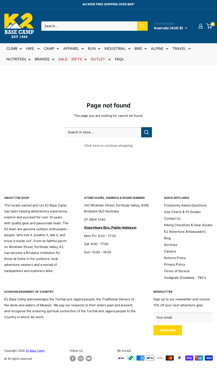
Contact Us (172, 218)
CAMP (49, 48)
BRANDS (42, 59)
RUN (92, 48)
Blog (167, 238)
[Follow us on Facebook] (73, 358)
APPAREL (71, 48)
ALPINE (157, 48)
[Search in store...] (146, 132)
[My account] (201, 26)
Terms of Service (177, 271)
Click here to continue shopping (108, 146)
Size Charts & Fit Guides (182, 212)
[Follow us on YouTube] (89, 358)
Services (170, 245)
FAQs (119, 59)
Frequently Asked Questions (185, 205)
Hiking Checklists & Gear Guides (188, 225)
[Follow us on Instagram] (81, 358)
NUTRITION (16, 59)
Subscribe (168, 330)
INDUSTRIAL (115, 48)
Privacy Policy (174, 264)
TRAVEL (179, 48)
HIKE (30, 48)
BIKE (138, 48)
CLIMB (11, 48)
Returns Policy (175, 258)
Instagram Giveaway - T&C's (185, 278)
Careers (170, 251)
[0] (209, 26)
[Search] (142, 26)
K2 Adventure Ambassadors (185, 232)
